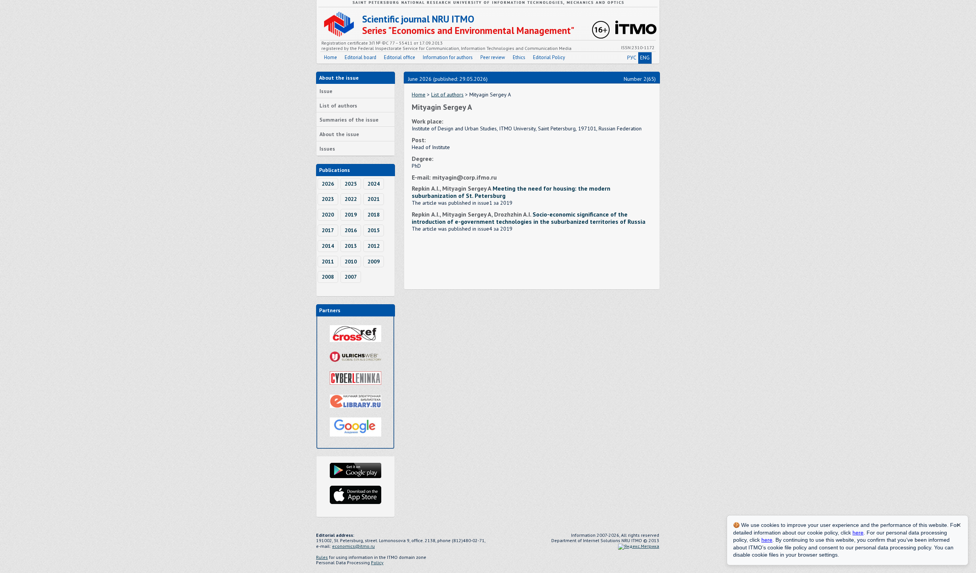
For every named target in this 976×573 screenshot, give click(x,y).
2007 (351, 276)
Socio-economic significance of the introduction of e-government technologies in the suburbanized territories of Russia (528, 217)
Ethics (519, 57)
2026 (328, 183)
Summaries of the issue (349, 119)
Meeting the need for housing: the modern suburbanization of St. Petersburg (511, 192)
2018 (374, 214)
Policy (377, 562)
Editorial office (399, 57)
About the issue (339, 134)
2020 (328, 214)
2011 (328, 261)
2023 (328, 199)
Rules (322, 557)
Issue (325, 91)
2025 (351, 183)
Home (330, 57)
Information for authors (448, 57)
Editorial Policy (549, 57)
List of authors (338, 105)
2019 (351, 214)
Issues (327, 148)
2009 (374, 261)
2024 (374, 183)
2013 (351, 245)
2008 (328, 276)
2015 (374, 230)
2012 (374, 245)
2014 (328, 245)
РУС (631, 57)
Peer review (492, 57)
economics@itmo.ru (353, 546)
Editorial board (360, 57)
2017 (328, 230)
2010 (351, 261)
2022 (351, 199)
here (858, 533)
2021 (374, 199)
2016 (351, 230)
